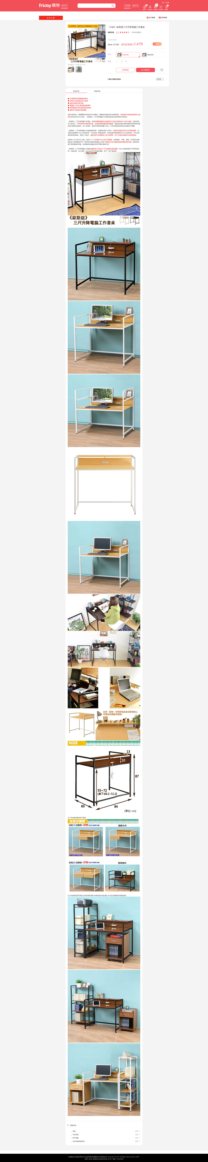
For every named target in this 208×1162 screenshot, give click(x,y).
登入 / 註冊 (165, 2)
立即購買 (125, 70)
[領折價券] (163, 17)
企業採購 (127, 5)
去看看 (158, 79)
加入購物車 (145, 70)
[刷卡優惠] (151, 17)
